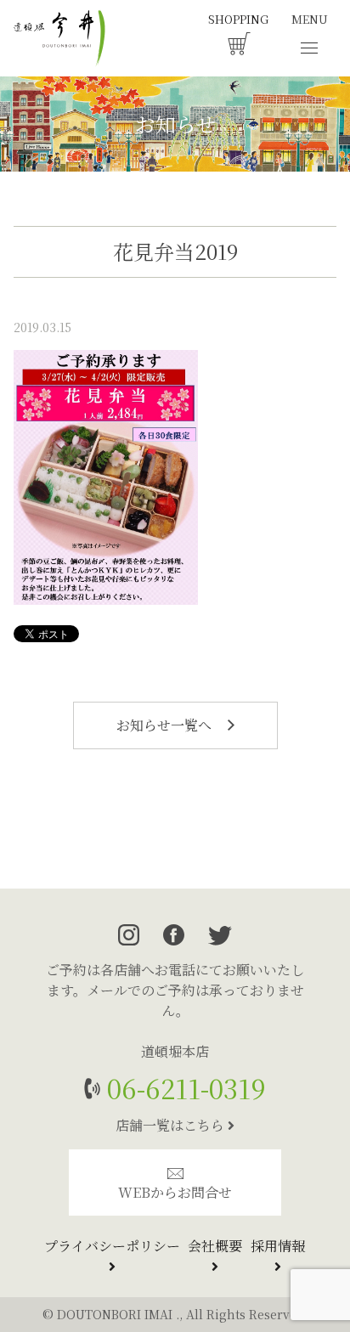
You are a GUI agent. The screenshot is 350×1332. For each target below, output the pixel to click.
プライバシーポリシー (112, 1246)
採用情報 (278, 1246)
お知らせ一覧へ (165, 725)
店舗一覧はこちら (172, 1125)
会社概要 (215, 1246)
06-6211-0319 (183, 1088)
